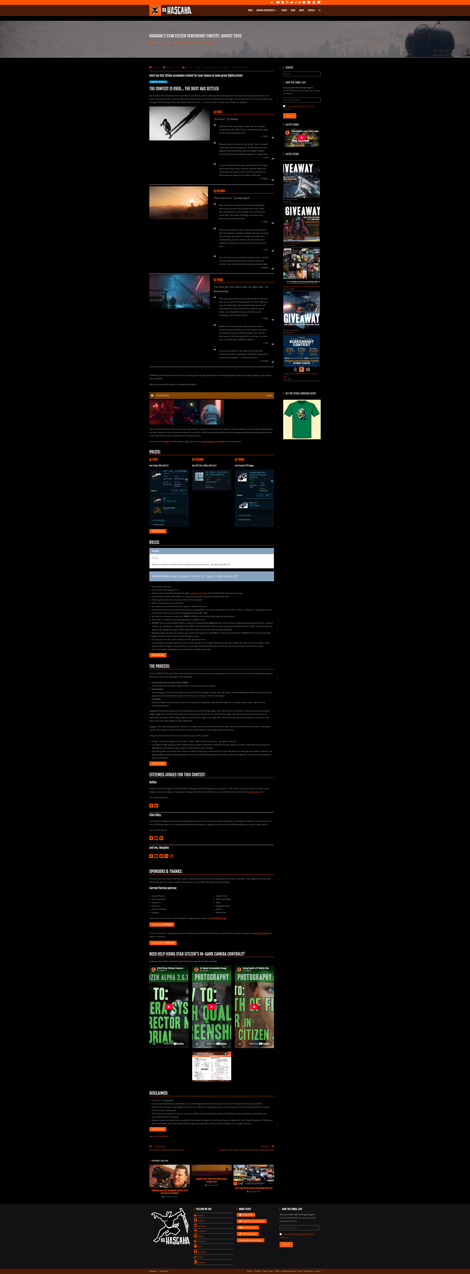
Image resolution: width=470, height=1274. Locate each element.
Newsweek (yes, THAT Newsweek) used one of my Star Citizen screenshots (170, 1191)
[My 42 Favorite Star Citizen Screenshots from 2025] (301, 266)
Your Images (162, 395)
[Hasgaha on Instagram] (287, 2)
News (271, 1271)
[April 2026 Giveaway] (301, 179)
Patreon (249, 1271)
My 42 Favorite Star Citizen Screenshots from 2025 (301, 286)
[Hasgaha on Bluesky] (272, 2)
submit (221, 441)
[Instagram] (171, 856)
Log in (269, 395)
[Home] (150, 42)
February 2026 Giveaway (292, 243)
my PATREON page (218, 918)
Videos (277, 1271)
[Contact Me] (303, 2)
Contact (318, 1271)
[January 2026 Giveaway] (301, 310)
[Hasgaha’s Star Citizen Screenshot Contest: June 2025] (301, 353)
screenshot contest (239, 67)
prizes (166, 441)
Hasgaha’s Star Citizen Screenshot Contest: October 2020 (211, 1180)
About (265, 1271)
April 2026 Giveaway (290, 199)
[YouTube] (156, 838)
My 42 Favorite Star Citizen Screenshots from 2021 (253, 1188)
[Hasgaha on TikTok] (296, 2)
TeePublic (257, 1271)
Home (300, 1271)
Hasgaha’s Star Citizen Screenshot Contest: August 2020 (196, 42)
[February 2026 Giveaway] (301, 223)
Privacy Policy (308, 1271)
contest (189, 67)
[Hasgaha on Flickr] (282, 2)
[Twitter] (156, 806)
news (197, 67)
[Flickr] (166, 856)
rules (187, 441)
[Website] (151, 806)
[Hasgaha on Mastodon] (300, 2)
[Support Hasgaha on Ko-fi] (319, 2)
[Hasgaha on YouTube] (278, 2)
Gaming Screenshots (289, 1271)
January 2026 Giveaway (291, 330)
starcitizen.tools (253, 792)
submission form (197, 593)
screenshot (164, 1136)
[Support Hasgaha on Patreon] (313, 2)
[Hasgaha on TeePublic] (309, 2)
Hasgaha (156, 67)
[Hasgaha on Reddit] (291, 2)
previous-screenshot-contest (215, 67)
